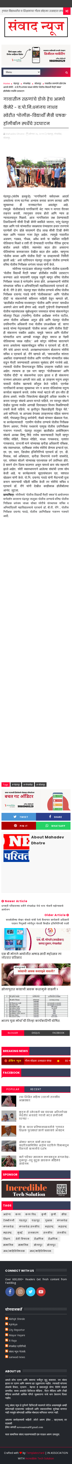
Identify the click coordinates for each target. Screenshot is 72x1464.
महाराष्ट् (49, 1226)
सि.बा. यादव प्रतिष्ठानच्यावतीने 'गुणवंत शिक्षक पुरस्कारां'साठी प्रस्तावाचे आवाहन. (42, 1128)
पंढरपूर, (50, 133)
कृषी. (54, 1214)
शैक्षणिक (39, 1238)
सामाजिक (8, 1245)
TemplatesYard (35, 1453)
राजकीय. (62, 1232)
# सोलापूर (40, 784)
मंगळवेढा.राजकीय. (30, 1226)
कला (18, 1214)
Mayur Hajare (17, 1335)
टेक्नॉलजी (9, 1220)
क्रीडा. (64, 1214)
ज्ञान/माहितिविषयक (14, 1251)
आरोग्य (62, 11)
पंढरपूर (16, 83)
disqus (36, 1032)
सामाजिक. (24, 1245)
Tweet (24, 817)
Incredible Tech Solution (39, 1458)
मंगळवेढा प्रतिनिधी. (17, 1346)
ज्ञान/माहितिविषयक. (41, 1251)
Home (6, 83)
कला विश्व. (31, 1214)
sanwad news (17, 1357)
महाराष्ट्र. (8, 1232)
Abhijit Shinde (17, 1319)
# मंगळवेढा (28, 784)
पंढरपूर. (36, 1220)
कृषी (43, 1214)
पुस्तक (48, 1220)
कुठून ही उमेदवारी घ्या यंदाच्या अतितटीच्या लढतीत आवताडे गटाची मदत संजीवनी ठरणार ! (43, 1115)
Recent (36, 1089)
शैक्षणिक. (53, 1238)
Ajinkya (13, 1324)
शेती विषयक (23, 1238)
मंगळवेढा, (58, 133)
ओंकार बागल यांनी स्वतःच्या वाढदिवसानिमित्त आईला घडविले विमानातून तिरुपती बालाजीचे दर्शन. (44, 1145)
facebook (58, 1032)
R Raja (13, 1340)
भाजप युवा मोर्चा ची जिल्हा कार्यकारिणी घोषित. (30, 1021)
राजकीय (48, 1232)
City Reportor (17, 1330)
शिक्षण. (7, 1238)
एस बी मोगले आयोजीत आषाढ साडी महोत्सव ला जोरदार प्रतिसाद (31, 956)
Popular (13, 1089)
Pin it (24, 825)
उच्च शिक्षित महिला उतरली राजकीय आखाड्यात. (39, 1098)
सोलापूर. (51, 1245)
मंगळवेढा (26, 83)
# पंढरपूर (16, 784)
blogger (13, 1032)
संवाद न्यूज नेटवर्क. (17, 1351)
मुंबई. (20, 1232)
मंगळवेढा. (9, 1226)
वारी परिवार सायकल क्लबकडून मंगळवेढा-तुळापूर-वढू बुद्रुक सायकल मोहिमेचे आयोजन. (44, 1160)
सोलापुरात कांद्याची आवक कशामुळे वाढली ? (29, 989)
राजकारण (33, 1232)
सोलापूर (38, 83)
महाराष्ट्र (62, 1226)
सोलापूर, (7, 137)
